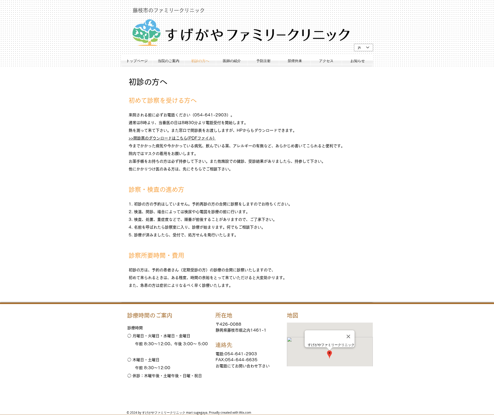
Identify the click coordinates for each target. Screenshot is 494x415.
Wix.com (245, 412)
